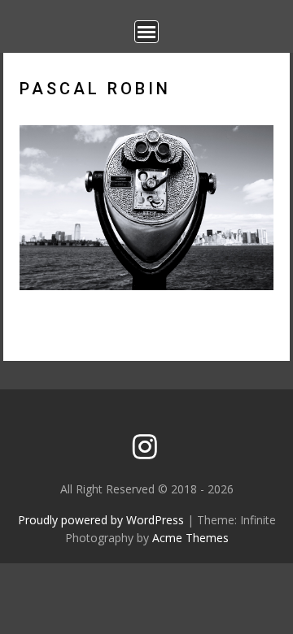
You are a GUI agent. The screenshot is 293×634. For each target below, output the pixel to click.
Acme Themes (190, 537)
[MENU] (146, 31)
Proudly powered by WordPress (101, 520)
